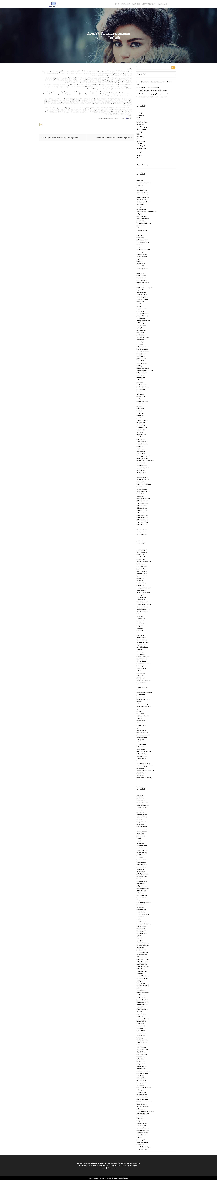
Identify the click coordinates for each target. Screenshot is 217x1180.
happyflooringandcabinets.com (145, 370)
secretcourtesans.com (142, 803)
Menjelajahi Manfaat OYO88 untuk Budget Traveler (153, 90)
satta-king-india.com (142, 912)
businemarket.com (141, 292)
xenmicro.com (140, 843)
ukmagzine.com (141, 235)
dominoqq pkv (87, 1163)
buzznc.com (140, 1116)
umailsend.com (140, 245)
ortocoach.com (141, 451)
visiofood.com (140, 1045)
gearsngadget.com (141, 931)
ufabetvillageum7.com (142, 966)
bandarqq (79, 1163)
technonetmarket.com (143, 1004)
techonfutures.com (142, 1066)
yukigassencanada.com (143, 914)
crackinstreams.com (142, 926)
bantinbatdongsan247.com (144, 202)
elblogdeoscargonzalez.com (144, 680)
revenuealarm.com (141, 1135)
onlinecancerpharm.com (143, 363)
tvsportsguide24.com (142, 349)
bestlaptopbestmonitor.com (144, 692)
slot (41, 124)
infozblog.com (140, 675)
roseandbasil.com (141, 697)
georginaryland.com (142, 694)
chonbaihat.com (141, 678)
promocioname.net (142, 659)
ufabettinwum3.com (142, 510)
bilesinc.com (140, 630)
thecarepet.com (141, 188)
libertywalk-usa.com (142, 552)
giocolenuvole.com (141, 860)
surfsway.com (140, 893)
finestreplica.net (141, 990)
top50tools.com (141, 614)
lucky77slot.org (141, 356)
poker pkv (139, 117)
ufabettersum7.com (142, 506)
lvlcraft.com (140, 900)
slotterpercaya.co (141, 472)
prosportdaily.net (141, 1033)
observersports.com (142, 280)
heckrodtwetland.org (142, 704)
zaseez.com (139, 819)
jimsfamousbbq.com (142, 550)
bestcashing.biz (141, 666)
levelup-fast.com (141, 938)
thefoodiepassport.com (143, 732)
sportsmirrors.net (141, 330)
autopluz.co (140, 580)
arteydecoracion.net (142, 687)
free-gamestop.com (142, 230)
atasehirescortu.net (142, 335)
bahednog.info (140, 204)
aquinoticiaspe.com (142, 285)
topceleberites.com (142, 954)
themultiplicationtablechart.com (145, 770)
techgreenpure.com (142, 886)
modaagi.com (140, 635)
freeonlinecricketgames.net (144, 664)
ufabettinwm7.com (142, 508)
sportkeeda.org (141, 425)
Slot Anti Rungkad (149, 4)
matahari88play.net (142, 294)
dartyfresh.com (141, 848)
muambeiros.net (141, 673)
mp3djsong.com (141, 559)
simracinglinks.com (142, 595)
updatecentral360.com (143, 401)
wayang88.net (140, 973)
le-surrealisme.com (141, 599)
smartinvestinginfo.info (143, 1000)
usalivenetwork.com (142, 216)
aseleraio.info (140, 408)
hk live (138, 134)
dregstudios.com (141, 645)
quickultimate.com (141, 463)
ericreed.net (140, 711)
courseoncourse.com (142, 199)
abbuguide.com (141, 871)
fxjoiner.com (140, 1118)
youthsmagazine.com (142, 299)
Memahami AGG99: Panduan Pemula (149, 87)
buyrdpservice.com (142, 256)
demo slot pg (140, 136)
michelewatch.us (141, 569)
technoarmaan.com (142, 1109)
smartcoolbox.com (141, 475)
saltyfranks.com (141, 618)
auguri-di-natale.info (142, 566)
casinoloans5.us (141, 720)
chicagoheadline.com (142, 807)
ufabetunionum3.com (142, 959)
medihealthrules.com (142, 1073)
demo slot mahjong (142, 127)
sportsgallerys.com (142, 328)
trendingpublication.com (143, 498)
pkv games (107, 1163)
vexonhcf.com (140, 585)
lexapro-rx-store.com (142, 761)
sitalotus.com (140, 394)
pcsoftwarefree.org (142, 852)
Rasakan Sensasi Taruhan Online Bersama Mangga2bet (113, 138)
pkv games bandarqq (142, 165)
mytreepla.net (140, 940)
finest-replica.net (141, 1028)
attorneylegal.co (141, 342)
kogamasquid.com (141, 768)
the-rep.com (140, 616)
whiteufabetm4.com (142, 978)
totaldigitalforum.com (142, 1106)
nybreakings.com (141, 1085)
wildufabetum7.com (142, 534)
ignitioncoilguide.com (142, 1140)
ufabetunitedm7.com (142, 515)
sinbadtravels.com (141, 233)
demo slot (139, 153)
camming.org (140, 810)
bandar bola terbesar (142, 122)
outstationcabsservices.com (144, 1087)
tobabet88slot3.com (142, 489)
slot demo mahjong (142, 129)
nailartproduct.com (142, 895)
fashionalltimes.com (142, 1104)
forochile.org (140, 652)
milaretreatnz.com (141, 633)
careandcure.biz (141, 430)
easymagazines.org (141, 434)
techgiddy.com (140, 214)
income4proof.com (142, 831)
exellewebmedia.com (142, 228)
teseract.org (140, 1038)
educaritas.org (140, 833)
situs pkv (139, 155)
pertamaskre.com (141, 209)
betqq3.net (139, 718)
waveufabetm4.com (142, 971)
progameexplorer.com (143, 1128)
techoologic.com (141, 1068)
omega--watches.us (142, 571)
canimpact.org (140, 742)
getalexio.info (140, 418)
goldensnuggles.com (142, 252)
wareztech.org (140, 237)
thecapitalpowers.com (143, 487)
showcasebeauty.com (142, 602)
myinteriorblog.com (142, 1054)
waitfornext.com (141, 1016)
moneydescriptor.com (142, 297)
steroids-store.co (141, 685)
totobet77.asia (140, 494)
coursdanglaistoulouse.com (144, 561)
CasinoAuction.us (141, 723)
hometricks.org (141, 439)
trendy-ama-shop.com (142, 1040)
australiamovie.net (141, 554)
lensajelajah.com (141, 836)
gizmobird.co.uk (141, 557)
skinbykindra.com (141, 1121)
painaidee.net (140, 301)
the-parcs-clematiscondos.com (145, 183)
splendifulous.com (141, 950)
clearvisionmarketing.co (143, 1019)
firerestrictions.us (141, 668)
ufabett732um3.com (142, 1009)
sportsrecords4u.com (142, 952)
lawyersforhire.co (141, 290)
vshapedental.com (141, 1078)
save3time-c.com (141, 583)
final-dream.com (141, 1026)
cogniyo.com (140, 432)
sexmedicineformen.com (143, 468)
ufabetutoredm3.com (142, 520)
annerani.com (140, 621)
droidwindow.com (141, 1047)
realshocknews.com (142, 380)
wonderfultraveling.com (143, 656)
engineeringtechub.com (143, 337)
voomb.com (140, 344)
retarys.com (140, 247)
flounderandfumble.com (143, 992)
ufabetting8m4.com (142, 957)
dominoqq (139, 151)
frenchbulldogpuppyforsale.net (145, 766)
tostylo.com (140, 261)
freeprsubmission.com (142, 1049)
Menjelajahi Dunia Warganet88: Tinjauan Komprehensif (60, 138)
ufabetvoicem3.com (142, 969)
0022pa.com (140, 626)
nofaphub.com (140, 824)
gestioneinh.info (141, 1030)
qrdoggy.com (140, 375)
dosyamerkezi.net (141, 597)
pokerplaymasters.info (143, 197)
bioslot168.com (141, 1144)
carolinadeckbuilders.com (143, 609)
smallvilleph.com (141, 637)
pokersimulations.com (142, 943)
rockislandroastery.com (143, 1130)
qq (137, 160)
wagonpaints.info (141, 1014)
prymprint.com (141, 423)
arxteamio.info (140, 415)
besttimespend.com (142, 427)
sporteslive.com (141, 318)
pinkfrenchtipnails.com (143, 323)
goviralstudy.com (141, 744)
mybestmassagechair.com (143, 709)
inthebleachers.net (141, 758)
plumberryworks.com (142, 458)
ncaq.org (139, 841)
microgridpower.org (142, 444)
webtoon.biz (140, 306)
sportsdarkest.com (142, 304)
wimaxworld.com (141, 661)
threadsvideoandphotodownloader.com (147, 211)
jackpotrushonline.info (143, 218)
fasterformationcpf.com (143, 249)
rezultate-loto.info (141, 947)
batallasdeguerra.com (142, 642)
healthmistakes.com (142, 385)
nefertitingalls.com (142, 826)
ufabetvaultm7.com (142, 964)
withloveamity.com (142, 864)
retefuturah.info (141, 997)
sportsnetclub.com (142, 266)
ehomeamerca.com (142, 881)
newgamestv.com (141, 325)
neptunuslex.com (141, 564)
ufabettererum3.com (142, 501)
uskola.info (139, 1011)
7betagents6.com (141, 921)
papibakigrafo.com (142, 737)
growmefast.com (141, 358)
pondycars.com (141, 1064)
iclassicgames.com (141, 273)
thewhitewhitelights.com (143, 699)
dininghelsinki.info (141, 983)
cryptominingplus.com (143, 282)
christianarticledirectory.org (144, 777)
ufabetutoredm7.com (142, 522)
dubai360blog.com (141, 354)
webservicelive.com (142, 1149)
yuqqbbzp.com (140, 919)
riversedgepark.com (142, 817)
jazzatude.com (140, 623)
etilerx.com (139, 988)
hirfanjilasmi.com (141, 437)
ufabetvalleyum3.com (142, 525)
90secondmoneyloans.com (144, 902)
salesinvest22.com (141, 1035)
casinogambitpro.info (142, 195)
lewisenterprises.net (142, 850)
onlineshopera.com (142, 845)
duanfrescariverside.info (143, 985)
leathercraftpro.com (142, 441)
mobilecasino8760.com (143, 716)
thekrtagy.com (140, 1090)
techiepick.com (141, 1059)
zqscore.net (140, 406)
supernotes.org (141, 396)
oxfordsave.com (141, 271)
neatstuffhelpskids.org (143, 647)
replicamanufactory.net (143, 945)
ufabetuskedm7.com (142, 517)
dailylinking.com (141, 855)
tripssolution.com (141, 909)
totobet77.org (140, 496)
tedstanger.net (140, 1007)
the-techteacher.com (142, 1099)
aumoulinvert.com (141, 730)
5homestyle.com (141, 780)
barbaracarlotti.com (142, 754)
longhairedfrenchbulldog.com (144, 287)
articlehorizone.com (142, 917)
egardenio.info (140, 413)
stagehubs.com (141, 795)
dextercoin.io (140, 775)
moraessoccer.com (141, 649)
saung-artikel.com (141, 275)
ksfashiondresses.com (142, 387)
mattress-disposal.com (143, 368)
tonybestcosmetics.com (143, 1113)
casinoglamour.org (141, 773)
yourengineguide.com (142, 1083)
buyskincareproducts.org (143, 763)
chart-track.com (141, 654)
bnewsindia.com (141, 1057)
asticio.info (139, 411)
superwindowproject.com (143, 735)
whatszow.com (140, 879)
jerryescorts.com (141, 339)
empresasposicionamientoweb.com (146, 1111)
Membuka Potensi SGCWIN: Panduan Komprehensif (153, 97)
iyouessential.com (141, 862)
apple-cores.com (141, 749)
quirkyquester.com (142, 465)
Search (173, 67)
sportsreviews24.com (142, 351)
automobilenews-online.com (144, 1102)
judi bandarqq (140, 115)
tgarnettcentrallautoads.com (144, 576)
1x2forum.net (140, 798)
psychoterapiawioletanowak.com (145, 460)
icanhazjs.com (140, 739)
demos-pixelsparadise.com (143, 588)
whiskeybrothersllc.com (143, 532)
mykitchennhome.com (142, 728)
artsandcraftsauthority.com (144, 1147)
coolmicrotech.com (142, 1095)
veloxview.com (140, 527)
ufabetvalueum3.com (142, 962)
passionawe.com (141, 453)
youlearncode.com (141, 867)
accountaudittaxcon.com (143, 420)
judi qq (138, 120)
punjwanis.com (140, 180)
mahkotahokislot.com (142, 361)
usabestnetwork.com (142, 240)
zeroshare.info (140, 628)
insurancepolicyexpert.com (144, 604)
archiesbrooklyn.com (142, 671)
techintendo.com (141, 883)
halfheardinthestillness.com (144, 706)
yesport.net (140, 259)
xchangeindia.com (141, 1092)
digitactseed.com (141, 898)
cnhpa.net (139, 392)
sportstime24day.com (142, 316)
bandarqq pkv (140, 113)
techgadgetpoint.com (142, 347)
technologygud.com (142, 377)
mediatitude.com (141, 590)
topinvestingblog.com (142, 611)
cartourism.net (140, 747)
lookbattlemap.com (142, 254)
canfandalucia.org (141, 1080)
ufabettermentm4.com (143, 503)
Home (117, 4)
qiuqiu (138, 162)
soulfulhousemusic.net (143, 479)
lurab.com (139, 1137)
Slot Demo (136, 4)
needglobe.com (141, 449)
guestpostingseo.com (142, 192)
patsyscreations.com (142, 829)
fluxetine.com (140, 713)
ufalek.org (139, 366)
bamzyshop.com (141, 1061)
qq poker (135, 1165)
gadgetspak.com (141, 928)
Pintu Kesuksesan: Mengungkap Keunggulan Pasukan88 (154, 94)
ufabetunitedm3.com (142, 513)
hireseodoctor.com (142, 933)
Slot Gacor (126, 4)
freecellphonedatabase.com (144, 223)
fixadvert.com (140, 578)
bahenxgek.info (141, 207)
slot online (162, 4)
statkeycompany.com (142, 607)
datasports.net (140, 332)
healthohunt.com (141, 995)
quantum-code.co (141, 1021)
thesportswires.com (142, 309)
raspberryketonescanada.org (144, 1071)
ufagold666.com (141, 1052)
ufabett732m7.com (142, 1042)
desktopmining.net (142, 756)
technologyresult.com (142, 874)
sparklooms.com (141, 482)
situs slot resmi (140, 124)
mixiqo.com (140, 446)
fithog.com (139, 690)
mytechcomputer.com (142, 1142)
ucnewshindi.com (141, 221)
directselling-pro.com (142, 1132)
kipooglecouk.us (141, 725)
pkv (138, 158)
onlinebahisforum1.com (143, 805)
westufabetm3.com (142, 529)
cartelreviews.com (141, 890)
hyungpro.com (140, 311)
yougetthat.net (141, 264)
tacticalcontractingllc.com (144, 484)
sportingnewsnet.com (142, 313)
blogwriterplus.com (142, 190)
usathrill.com (140, 1076)
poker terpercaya (111, 1168)
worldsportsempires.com (143, 399)
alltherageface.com (142, 1123)
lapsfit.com (139, 936)
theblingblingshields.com (143, 320)
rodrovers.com (140, 907)
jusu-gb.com (140, 185)
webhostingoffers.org (142, 876)
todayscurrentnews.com (143, 491)
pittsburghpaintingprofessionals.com (146, 456)
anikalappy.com (141, 981)
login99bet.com (141, 800)
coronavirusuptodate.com (143, 924)
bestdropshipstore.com (143, 888)
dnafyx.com (140, 857)
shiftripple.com (141, 470)
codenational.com (141, 1125)
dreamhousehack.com (142, 1097)
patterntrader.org (141, 389)
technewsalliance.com (142, 1002)
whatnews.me (140, 1023)
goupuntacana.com (142, 814)
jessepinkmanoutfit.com (143, 242)
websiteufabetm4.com (142, 976)
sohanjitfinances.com (142, 477)
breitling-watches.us (142, 573)
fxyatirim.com (140, 869)
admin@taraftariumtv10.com (106, 118)
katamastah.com (141, 404)
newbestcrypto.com (142, 268)
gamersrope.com (141, 226)
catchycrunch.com (141, 822)
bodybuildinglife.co (142, 373)
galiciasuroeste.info (142, 640)
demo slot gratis (141, 146)
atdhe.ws (139, 702)
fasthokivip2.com (141, 278)
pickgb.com (140, 382)
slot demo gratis (141, 141)
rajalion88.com (140, 812)
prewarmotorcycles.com (143, 592)
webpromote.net (141, 683)
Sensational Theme (123, 1178)
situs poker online (141, 148)
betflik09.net (140, 838)
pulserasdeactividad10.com (144, 751)
